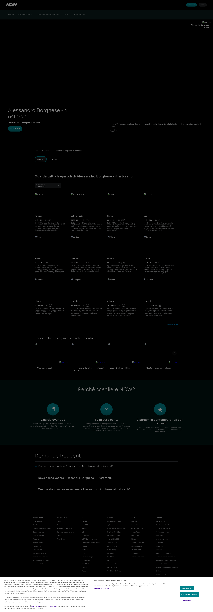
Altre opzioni (186, 601)
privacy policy (53, 606)
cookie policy (35, 606)
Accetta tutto (187, 588)
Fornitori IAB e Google (101, 588)
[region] (106, 594)
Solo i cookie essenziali (189, 594)
